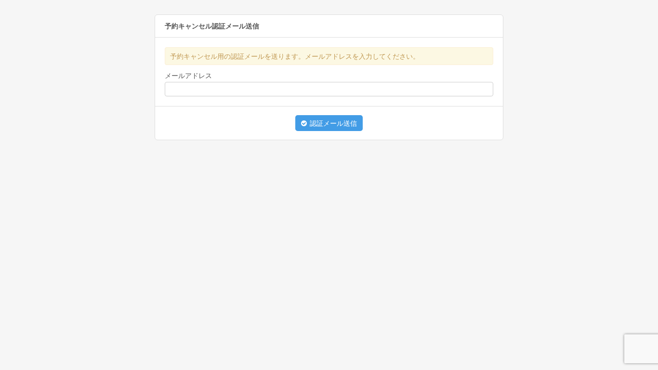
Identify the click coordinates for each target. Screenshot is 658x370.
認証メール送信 (332, 123)
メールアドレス (188, 75)
